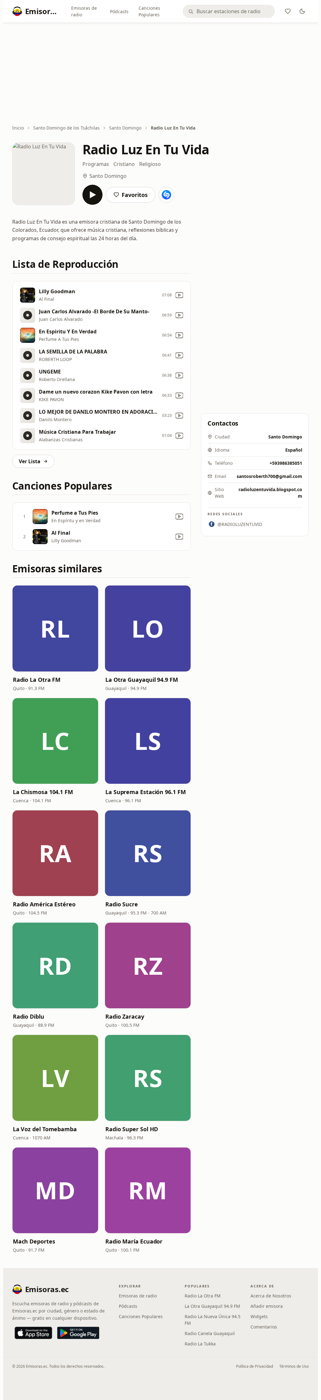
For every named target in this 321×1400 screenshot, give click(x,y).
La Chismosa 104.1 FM (43, 792)
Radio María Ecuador (133, 1241)
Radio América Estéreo (44, 904)
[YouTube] (179, 295)
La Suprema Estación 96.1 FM (145, 792)
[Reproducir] (92, 195)
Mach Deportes (34, 1241)
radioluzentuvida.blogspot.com (270, 492)
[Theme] (302, 11)
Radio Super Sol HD (131, 1129)
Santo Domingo (125, 128)
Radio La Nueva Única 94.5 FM (212, 1319)
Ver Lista (29, 461)
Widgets (259, 1316)
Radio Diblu (28, 1016)
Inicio (18, 128)
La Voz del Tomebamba (45, 1129)
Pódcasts (119, 11)
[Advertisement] (160, 74)
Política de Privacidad (254, 1366)
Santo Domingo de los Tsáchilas (66, 128)
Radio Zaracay (124, 1016)
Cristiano (124, 164)
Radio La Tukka (200, 1344)
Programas (95, 164)
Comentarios (263, 1327)
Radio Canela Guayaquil (210, 1333)
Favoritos (135, 195)
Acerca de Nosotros (270, 1296)
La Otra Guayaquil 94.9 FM (141, 679)
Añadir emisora (266, 1306)
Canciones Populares (149, 11)
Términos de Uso (294, 1366)
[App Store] (33, 1333)
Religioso (150, 164)
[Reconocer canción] (166, 195)
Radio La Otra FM (37, 679)
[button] (55, 628)
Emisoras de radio (84, 11)
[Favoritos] (287, 11)
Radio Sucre (121, 904)
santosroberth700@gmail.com (269, 476)
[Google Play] (78, 1333)
